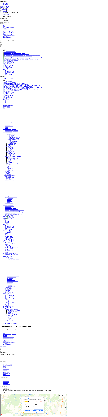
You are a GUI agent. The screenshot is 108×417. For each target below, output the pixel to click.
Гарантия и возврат (8, 74)
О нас (6, 70)
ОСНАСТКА (7, 117)
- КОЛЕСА (9, 317)
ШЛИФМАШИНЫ (6, 107)
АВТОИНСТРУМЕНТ (7, 37)
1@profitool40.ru (6, 14)
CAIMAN (10, 48)
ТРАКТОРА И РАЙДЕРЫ (19, 53)
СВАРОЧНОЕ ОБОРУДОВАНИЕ (9, 27)
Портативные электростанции (8, 30)
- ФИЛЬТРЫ (9, 285)
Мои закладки (5, 383)
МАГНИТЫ (11, 135)
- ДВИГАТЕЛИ (10, 315)
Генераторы (5, 28)
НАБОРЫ (9, 165)
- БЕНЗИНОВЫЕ (10, 264)
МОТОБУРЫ (7, 125)
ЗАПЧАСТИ (5, 36)
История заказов (6, 382)
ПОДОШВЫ (9, 196)
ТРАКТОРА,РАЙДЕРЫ (9, 246)
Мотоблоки (5, 29)
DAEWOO (10, 61)
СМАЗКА (9, 166)
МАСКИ (11, 136)
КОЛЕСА (9, 200)
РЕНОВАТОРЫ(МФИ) (7, 112)
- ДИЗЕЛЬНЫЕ (10, 266)
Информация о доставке (9, 71)
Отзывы (4, 367)
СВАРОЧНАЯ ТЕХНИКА (10, 151)
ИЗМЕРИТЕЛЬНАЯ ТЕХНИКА (9, 32)
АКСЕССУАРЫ (12, 142)
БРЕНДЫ (4, 64)
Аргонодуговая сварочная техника (11, 131)
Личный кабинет (6, 381)
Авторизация (5, 4)
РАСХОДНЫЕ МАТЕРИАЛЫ (8, 188)
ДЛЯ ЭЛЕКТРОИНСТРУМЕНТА (11, 309)
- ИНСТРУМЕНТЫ (11, 280)
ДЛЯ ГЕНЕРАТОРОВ (11, 143)
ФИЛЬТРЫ (9, 167)
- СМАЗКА (9, 284)
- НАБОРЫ (9, 283)
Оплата (4, 374)
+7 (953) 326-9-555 (3, 11)
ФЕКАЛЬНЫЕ (8, 179)
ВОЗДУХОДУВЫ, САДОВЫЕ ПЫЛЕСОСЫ (30, 55)
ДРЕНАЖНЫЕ (8, 176)
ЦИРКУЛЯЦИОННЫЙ (9, 180)
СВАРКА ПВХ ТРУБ (11, 154)
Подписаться (3, 352)
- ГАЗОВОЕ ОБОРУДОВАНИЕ (13, 259)
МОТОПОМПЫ (8, 171)
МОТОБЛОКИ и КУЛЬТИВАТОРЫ (12, 123)
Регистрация (5, 3)
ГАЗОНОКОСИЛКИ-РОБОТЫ (22, 54)
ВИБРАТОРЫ (7, 173)
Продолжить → (3, 346)
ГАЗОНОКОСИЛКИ (10, 51)
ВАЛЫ (8, 145)
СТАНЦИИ (7, 181)
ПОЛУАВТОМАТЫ (11, 153)
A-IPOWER (11, 62)
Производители (6, 372)
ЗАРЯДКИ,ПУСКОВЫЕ (7, 114)
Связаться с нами (6, 369)
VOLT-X (9, 63)
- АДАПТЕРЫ (10, 278)
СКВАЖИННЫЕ (8, 182)
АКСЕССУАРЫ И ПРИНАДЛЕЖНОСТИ (29, 59)
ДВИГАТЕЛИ (10, 198)
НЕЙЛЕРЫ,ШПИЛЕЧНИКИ (12, 158)
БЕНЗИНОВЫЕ (10, 147)
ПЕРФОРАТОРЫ (6, 111)
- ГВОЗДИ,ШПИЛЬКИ (11, 277)
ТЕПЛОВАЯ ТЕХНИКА (7, 189)
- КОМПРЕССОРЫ (11, 275)
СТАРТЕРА (9, 199)
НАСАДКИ (7, 186)
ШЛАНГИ (9, 161)
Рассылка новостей (6, 384)
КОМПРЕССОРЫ (10, 157)
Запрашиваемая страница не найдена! (10, 323)
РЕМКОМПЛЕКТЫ (11, 168)
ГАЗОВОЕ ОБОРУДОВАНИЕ (13, 139)
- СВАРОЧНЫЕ (10, 267)
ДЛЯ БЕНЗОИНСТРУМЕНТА (11, 197)
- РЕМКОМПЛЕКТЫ (11, 286)
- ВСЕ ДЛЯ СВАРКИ (11, 258)
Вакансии (7, 73)
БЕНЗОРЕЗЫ (7, 172)
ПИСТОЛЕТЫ (10, 164)
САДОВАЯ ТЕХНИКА (7, 33)
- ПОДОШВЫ (10, 313)
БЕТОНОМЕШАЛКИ (9, 170)
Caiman (4, 26)
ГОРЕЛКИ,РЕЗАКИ (13, 141)
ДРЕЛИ (4, 110)
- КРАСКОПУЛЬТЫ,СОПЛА (12, 281)
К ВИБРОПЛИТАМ (11, 144)
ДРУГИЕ (6, 127)
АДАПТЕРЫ (9, 160)
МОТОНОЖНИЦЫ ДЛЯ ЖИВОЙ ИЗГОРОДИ (32, 57)
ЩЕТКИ (9, 195)
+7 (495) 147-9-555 (3, 9)
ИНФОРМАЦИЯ (6, 69)
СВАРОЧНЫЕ (10, 150)
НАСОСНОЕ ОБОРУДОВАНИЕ (9, 35)
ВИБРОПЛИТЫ (8, 169)
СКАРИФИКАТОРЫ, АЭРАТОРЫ (24, 56)
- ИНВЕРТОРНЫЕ (11, 265)
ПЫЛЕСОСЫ (5, 109)
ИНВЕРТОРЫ (10, 152)
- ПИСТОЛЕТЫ (10, 282)
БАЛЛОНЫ (11, 140)
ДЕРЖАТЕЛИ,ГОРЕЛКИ (14, 138)
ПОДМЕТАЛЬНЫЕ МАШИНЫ (23, 58)
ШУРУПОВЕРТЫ (6, 106)
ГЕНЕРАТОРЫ (8, 146)
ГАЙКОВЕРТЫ (6, 113)
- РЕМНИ (9, 319)
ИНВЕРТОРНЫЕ (10, 148)
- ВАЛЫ (8, 262)
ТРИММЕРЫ (12, 52)
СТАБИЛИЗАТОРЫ (9, 174)
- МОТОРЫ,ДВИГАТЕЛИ (12, 311)
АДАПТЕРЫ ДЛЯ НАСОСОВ (11, 184)
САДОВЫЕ (7, 183)
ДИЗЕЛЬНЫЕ (10, 149)
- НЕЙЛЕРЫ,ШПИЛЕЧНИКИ (13, 276)
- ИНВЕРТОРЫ (10, 269)
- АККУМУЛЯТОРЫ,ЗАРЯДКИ (13, 310)
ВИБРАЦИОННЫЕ (9, 178)
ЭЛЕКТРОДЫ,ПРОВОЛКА (14, 137)
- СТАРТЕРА (9, 316)
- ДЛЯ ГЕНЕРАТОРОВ (11, 260)
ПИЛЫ (4, 108)
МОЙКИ (6, 128)
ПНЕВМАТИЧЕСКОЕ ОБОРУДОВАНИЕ (13, 156)
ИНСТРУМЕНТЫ (10, 162)
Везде (4, 25)
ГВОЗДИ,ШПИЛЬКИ (11, 159)
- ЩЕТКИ (9, 312)
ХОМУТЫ (7, 187)
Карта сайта (5, 370)
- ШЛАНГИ (9, 279)
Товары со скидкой (6, 373)
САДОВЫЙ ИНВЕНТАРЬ (10, 118)
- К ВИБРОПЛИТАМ (11, 261)
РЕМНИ (8, 202)
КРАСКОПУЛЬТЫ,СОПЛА (12, 163)
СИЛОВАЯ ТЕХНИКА (7, 34)
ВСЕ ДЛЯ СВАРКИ (11, 134)
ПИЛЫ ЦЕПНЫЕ (15, 60)
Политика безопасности (9, 72)
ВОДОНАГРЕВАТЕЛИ (9, 177)
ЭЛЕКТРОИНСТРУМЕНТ (8, 31)
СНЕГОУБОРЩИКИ (9, 126)
